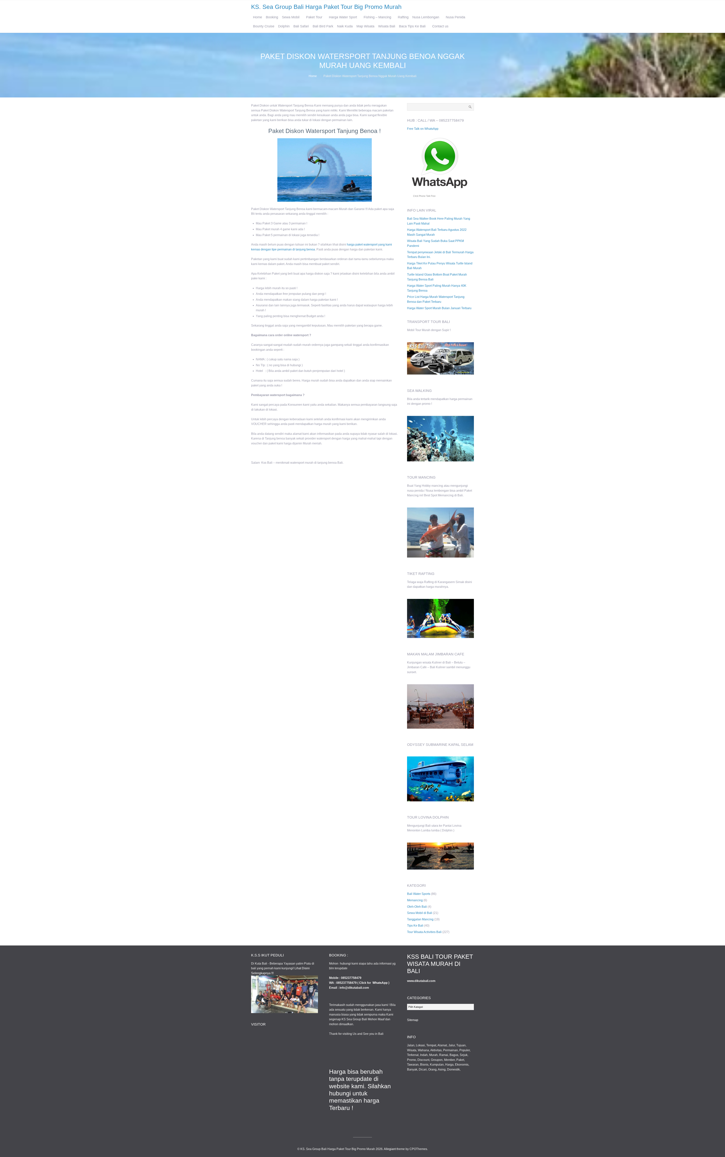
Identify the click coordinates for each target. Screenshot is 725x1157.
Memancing (415, 900)
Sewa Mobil (290, 17)
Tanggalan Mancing (420, 919)
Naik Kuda (345, 26)
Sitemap (412, 1020)
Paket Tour (314, 17)
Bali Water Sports (418, 893)
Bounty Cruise (263, 26)
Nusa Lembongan (425, 17)
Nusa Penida (455, 17)
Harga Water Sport (343, 17)
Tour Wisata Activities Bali (424, 932)
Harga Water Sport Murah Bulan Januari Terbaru (439, 308)
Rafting (403, 17)
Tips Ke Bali (415, 925)
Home (257, 17)
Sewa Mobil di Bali (419, 912)
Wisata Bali (386, 26)
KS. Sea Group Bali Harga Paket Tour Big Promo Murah (326, 6)
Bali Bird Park (323, 26)
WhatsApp (380, 982)
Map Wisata (365, 26)
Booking (272, 17)
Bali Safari (301, 26)
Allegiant (390, 1149)
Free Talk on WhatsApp (422, 128)
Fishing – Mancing (377, 17)
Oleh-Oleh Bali (417, 906)
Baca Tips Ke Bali (412, 26)
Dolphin (284, 26)
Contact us (440, 26)
